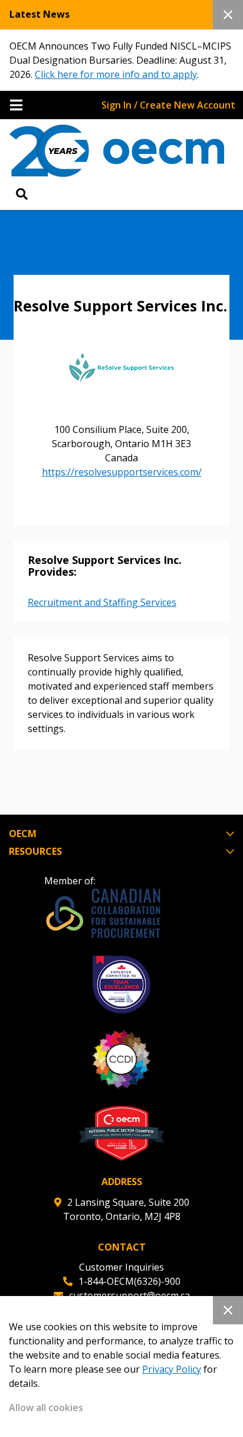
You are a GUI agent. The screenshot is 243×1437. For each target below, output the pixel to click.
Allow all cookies (46, 1407)
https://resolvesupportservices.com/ (122, 471)
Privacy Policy (171, 1369)
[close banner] (228, 14)
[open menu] (16, 105)
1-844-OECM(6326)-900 (129, 1281)
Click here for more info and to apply (116, 74)
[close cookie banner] (228, 1310)
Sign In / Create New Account (168, 105)
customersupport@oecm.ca (129, 1295)
